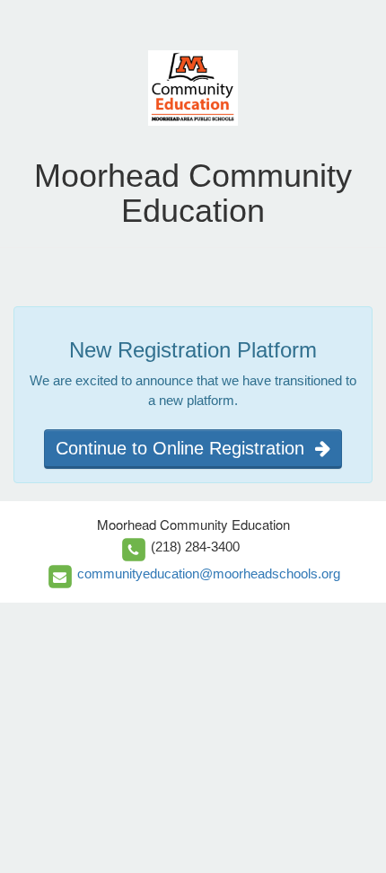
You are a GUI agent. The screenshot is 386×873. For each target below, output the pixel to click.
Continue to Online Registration (185, 448)
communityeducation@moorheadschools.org (208, 573)
